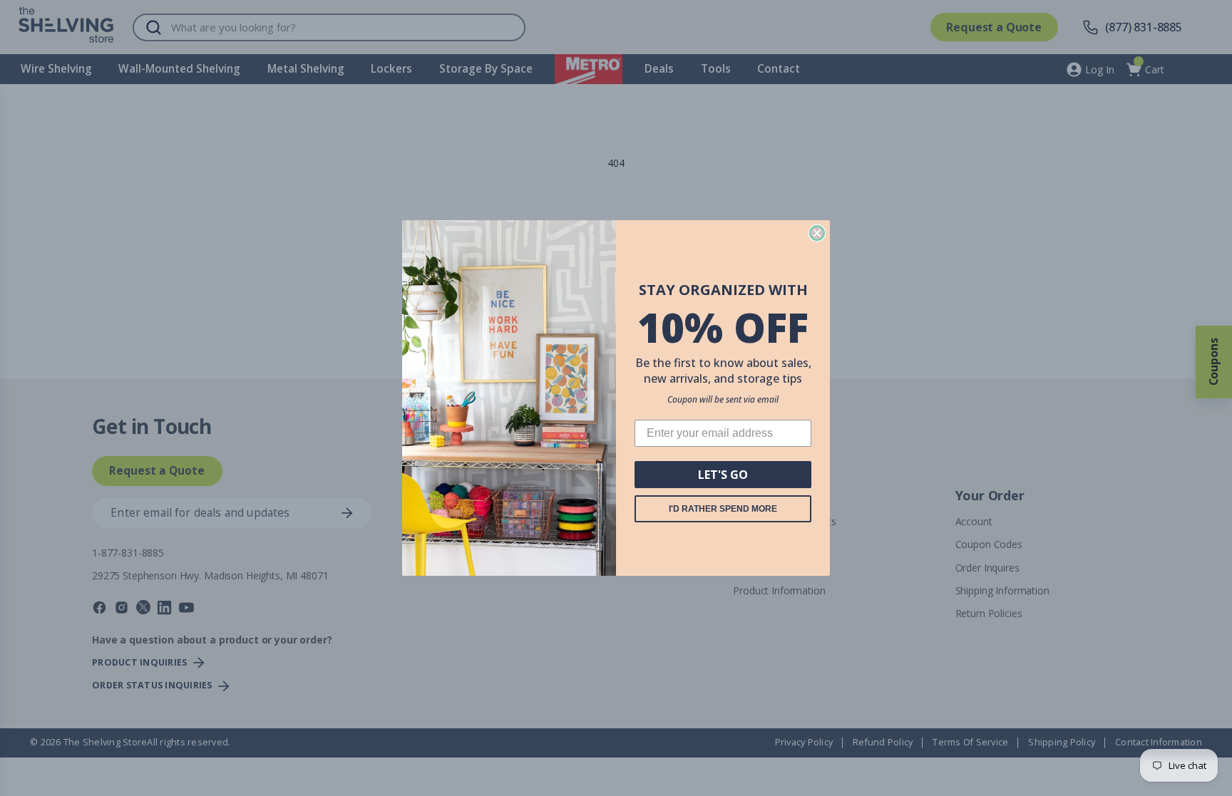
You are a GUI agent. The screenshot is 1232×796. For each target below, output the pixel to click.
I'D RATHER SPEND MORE (723, 509)
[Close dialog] (817, 233)
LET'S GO (723, 474)
